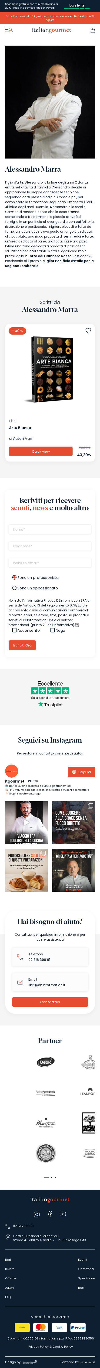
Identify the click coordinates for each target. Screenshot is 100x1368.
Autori (9, 1287)
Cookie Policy (63, 1346)
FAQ (8, 1297)
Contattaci (50, 1002)
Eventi (82, 1259)
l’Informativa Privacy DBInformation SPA (54, 600)
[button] (46, 1177)
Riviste (10, 1269)
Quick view (41, 451)
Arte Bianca (20, 427)
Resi (81, 1287)
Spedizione (86, 1278)
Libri (8, 1259)
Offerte (10, 1278)
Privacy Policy (38, 1346)
